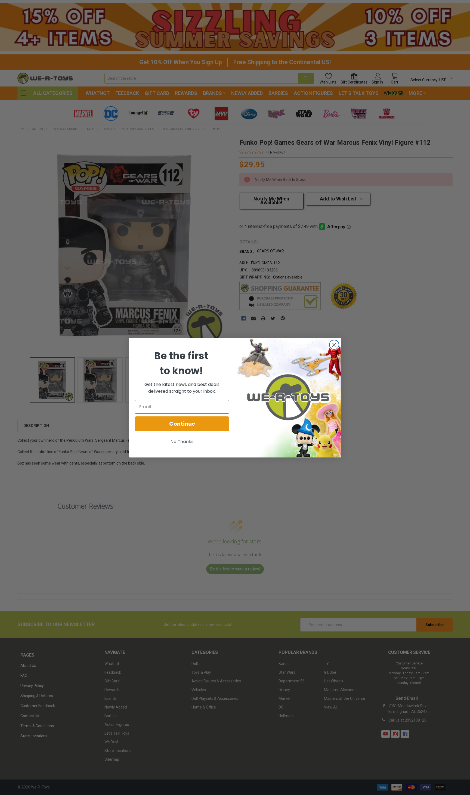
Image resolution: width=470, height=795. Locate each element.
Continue (182, 424)
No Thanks (182, 441)
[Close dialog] (334, 344)
